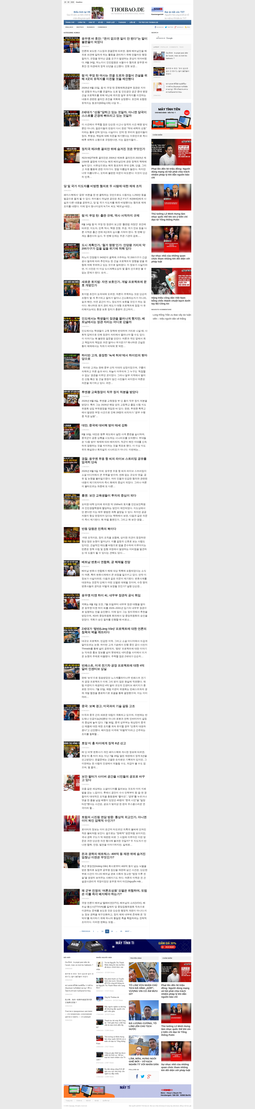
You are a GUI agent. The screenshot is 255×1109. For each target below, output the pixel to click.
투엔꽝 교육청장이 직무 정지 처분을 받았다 (110, 392)
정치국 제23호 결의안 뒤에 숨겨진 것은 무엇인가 (113, 149)
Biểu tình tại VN (82, 12)
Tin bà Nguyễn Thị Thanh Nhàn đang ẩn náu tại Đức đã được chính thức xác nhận (110, 966)
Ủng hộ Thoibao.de (112, 997)
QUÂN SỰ (106, 1100)
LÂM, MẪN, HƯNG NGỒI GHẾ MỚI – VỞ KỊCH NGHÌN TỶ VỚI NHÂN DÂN (144, 1061)
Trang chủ (69, 22)
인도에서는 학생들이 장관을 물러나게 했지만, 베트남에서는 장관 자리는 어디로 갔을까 (113, 320)
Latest (156, 47)
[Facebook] (138, 1077)
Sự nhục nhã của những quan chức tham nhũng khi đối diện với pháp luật (170, 258)
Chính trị (81, 22)
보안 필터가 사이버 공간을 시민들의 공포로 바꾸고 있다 (113, 778)
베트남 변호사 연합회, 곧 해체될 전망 (106, 562)
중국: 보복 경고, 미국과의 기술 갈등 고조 (108, 706)
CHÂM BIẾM (157, 135)
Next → (128, 931)
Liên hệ (132, 22)
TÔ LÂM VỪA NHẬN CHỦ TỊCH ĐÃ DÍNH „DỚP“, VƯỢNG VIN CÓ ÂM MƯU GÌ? (143, 989)
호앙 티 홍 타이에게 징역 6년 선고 (104, 743)
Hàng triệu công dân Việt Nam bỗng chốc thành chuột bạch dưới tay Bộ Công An (170, 300)
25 (121, 931)
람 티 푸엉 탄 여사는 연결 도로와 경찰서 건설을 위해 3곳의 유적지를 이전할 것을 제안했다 (114, 77)
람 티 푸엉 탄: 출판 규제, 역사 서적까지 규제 (110, 215)
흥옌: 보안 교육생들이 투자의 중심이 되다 (109, 495)
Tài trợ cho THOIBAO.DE (148, 22)
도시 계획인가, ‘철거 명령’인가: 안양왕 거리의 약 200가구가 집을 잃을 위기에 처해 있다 (113, 246)
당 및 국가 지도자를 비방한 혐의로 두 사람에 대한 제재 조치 (103, 186)
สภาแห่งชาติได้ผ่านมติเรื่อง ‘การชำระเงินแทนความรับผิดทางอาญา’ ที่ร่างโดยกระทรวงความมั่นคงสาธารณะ (79, 988)
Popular (164, 47)
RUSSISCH (90, 27)
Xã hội (100, 22)
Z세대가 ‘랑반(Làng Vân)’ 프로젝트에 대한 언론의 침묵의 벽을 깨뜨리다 (114, 630)
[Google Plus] (150, 1077)
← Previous (85, 931)
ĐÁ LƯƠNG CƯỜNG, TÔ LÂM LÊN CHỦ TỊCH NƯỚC (143, 1026)
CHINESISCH (102, 27)
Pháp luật (111, 22)
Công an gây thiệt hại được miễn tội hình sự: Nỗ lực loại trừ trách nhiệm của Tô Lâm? (111, 1056)
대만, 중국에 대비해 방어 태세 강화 (104, 425)
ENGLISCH (69, 27)
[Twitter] (144, 1077)
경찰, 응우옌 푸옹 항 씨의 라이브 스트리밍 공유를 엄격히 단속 (114, 460)
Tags (181, 47)
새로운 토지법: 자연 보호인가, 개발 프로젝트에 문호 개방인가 (114, 283)
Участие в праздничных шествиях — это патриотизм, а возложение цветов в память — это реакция (78, 1014)
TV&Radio (122, 22)
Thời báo (72, 1106)
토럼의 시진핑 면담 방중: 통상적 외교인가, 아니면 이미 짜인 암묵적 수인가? (114, 818)
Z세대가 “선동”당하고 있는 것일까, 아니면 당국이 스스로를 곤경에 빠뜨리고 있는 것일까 (114, 114)
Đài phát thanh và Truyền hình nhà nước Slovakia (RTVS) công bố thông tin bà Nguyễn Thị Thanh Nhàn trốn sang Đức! (110, 983)
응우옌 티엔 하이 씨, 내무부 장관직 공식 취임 (111, 595)
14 (102, 931)
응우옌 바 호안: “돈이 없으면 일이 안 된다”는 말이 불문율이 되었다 (114, 40)
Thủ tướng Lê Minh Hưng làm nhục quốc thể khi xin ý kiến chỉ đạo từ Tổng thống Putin (169, 216)
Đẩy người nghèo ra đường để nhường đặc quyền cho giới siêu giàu (115, 1009)
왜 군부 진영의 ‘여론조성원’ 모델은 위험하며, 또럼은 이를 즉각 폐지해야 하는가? (114, 892)
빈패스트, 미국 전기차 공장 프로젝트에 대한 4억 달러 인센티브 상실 (113, 667)
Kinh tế (92, 22)
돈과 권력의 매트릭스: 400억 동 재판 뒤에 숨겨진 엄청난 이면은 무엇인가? (114, 855)
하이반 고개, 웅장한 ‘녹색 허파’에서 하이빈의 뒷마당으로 (114, 357)
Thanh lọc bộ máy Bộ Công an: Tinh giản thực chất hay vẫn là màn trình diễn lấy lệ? (111, 1024)
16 (112, 931)
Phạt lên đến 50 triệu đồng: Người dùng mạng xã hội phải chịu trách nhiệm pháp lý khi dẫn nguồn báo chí (170, 173)
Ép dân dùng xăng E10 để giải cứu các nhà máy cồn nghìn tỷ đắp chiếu (115, 1071)
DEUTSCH (80, 27)
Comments (173, 47)
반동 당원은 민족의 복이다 (99, 528)
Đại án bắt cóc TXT (174, 12)
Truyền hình (136, 958)
